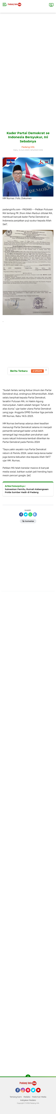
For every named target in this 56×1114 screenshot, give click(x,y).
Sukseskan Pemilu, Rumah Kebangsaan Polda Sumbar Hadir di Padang (27, 491)
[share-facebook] (21, 514)
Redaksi (27, 1097)
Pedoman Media (39, 1097)
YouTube (40, 1093)
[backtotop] (28, 1077)
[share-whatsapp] (30, 514)
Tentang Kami (16, 1097)
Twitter (34, 1093)
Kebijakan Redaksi (28, 1100)
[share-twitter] (26, 514)
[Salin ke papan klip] (35, 514)
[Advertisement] (28, 41)
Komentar (29, 521)
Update (38, 371)
